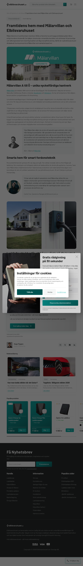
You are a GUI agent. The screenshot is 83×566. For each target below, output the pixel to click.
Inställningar (61, 292)
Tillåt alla (30, 292)
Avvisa (50, 292)
